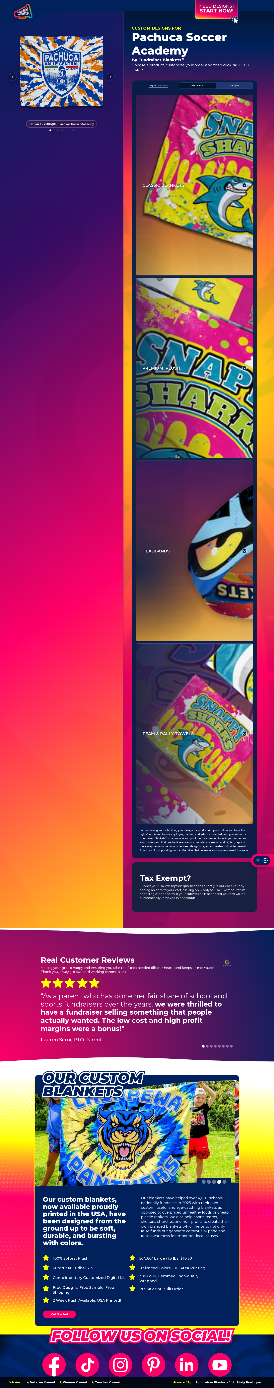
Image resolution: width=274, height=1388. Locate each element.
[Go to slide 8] (73, 130)
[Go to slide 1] (51, 130)
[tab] (158, 85)
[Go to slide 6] (66, 130)
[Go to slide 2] (53, 130)
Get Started (59, 1314)
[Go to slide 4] (60, 130)
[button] (203, 1046)
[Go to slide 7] (69, 130)
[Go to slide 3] (57, 130)
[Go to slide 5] (63, 130)
